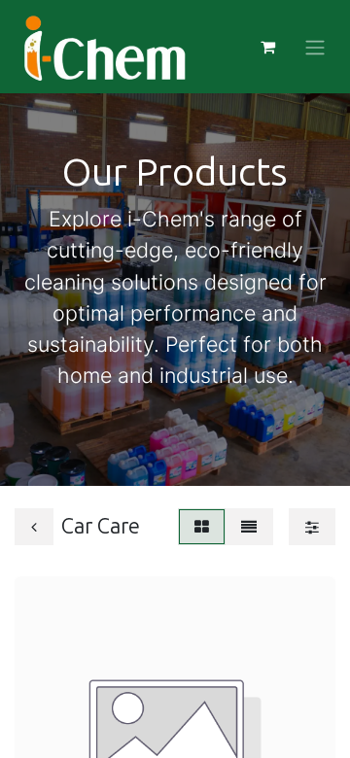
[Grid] (202, 526)
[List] (249, 526)
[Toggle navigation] (315, 46)
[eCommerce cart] (267, 46)
